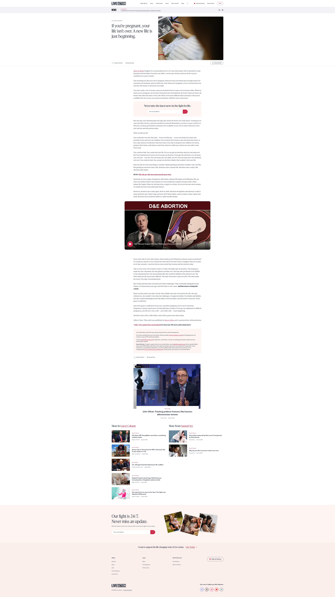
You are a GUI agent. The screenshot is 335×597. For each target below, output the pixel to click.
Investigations (146, 564)
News (167, 3)
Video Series (159, 3)
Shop (182, 3)
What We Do (143, 3)
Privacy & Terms (127, 590)
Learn (151, 3)
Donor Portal (210, 3)
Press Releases (116, 571)
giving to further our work (176, 335)
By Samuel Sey (130, 63)
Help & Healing (200, 3)
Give (220, 3)
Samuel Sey (187, 426)
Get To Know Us (177, 558)
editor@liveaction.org (147, 339)
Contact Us (115, 574)
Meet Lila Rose (177, 564)
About (113, 558)
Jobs (113, 568)
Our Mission (176, 561)
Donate (114, 561)
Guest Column (118, 63)
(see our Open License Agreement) (153, 349)
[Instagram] (222, 10)
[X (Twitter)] (219, 10)
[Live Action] (119, 3)
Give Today (190, 547)
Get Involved (174, 3)
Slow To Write (139, 71)
